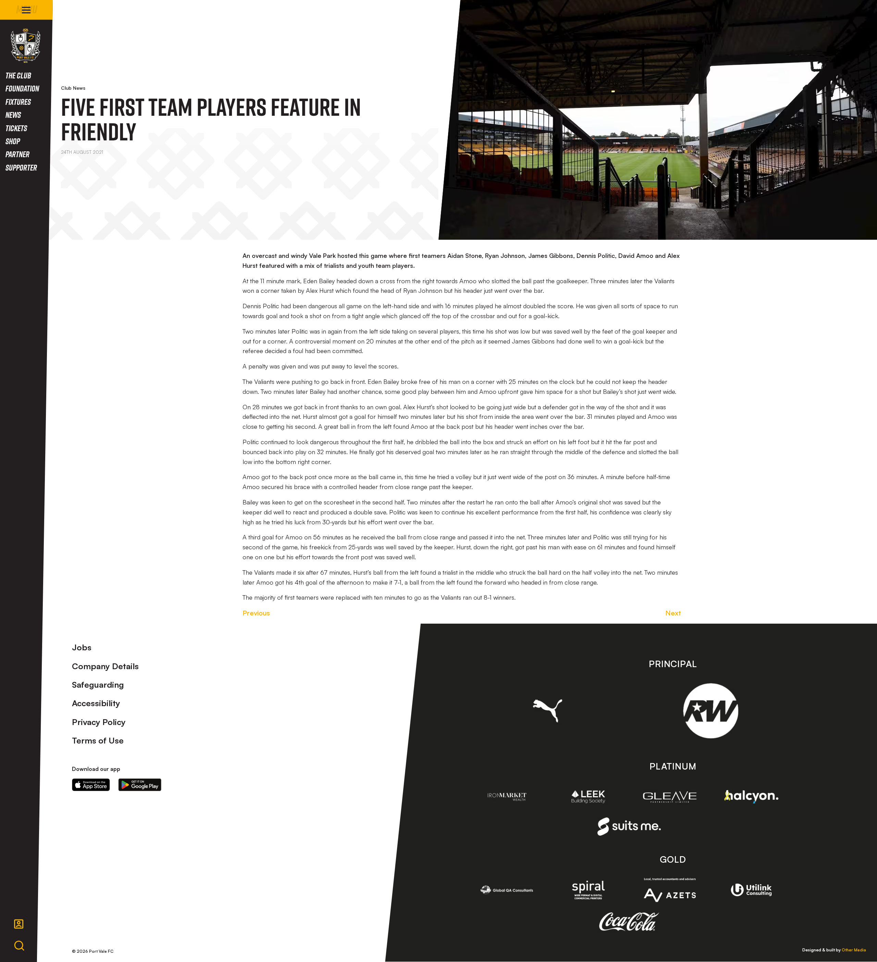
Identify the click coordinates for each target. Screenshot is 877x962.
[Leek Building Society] (588, 797)
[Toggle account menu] (19, 924)
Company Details (105, 666)
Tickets (16, 128)
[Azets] (670, 890)
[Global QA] (507, 890)
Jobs (81, 647)
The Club (18, 75)
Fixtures (18, 102)
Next (673, 613)
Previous (256, 613)
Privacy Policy (99, 722)
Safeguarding (98, 684)
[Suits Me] (629, 826)
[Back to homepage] (25, 45)
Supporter (21, 167)
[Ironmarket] (507, 797)
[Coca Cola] (629, 922)
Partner (17, 154)
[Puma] (547, 710)
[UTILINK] (751, 890)
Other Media (854, 949)
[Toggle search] (19, 946)
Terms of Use (98, 740)
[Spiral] (588, 890)
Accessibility (96, 703)
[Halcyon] (751, 796)
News (13, 115)
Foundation (22, 88)
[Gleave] (670, 797)
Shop (12, 141)
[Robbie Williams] (710, 710)
